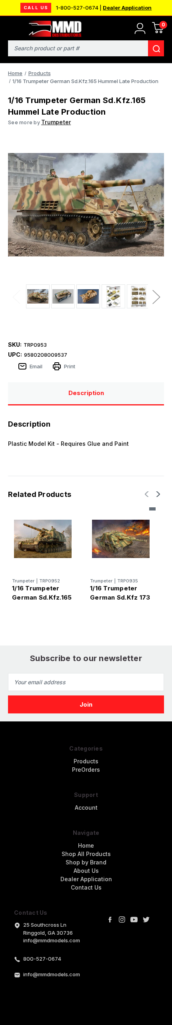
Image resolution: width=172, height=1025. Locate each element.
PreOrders (86, 769)
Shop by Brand (86, 862)
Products (86, 761)
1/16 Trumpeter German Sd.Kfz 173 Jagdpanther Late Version (120, 601)
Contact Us (86, 887)
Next (156, 296)
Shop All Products (86, 853)
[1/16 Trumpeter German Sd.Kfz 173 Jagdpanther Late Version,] (121, 539)
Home (86, 845)
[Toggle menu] (11, 27)
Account (86, 807)
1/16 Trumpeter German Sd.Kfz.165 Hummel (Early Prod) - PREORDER (42, 601)
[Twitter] (146, 919)
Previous (16, 296)
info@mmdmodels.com (51, 974)
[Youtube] (134, 919)
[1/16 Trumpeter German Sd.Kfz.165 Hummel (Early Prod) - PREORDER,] (43, 539)
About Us (86, 870)
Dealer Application (127, 7)
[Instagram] (122, 919)
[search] (156, 48)
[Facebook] (110, 919)
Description (86, 393)
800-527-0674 (42, 958)
